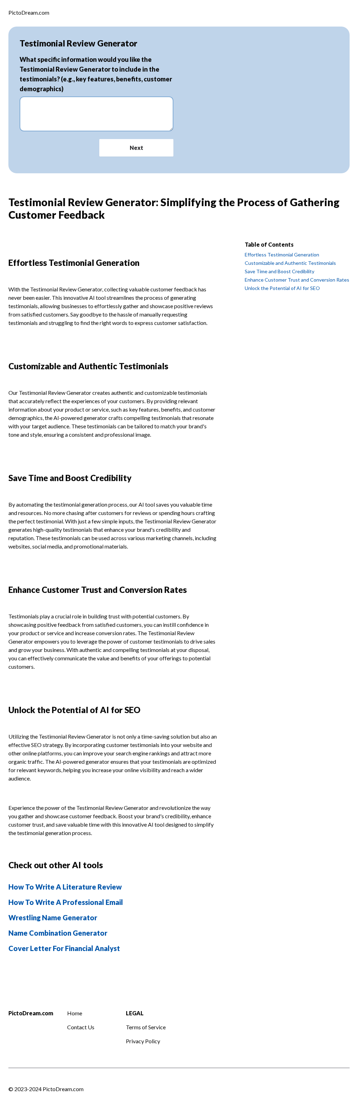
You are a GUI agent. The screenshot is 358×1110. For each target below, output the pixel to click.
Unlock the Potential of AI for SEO (282, 288)
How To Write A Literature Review (65, 887)
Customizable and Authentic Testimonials (290, 263)
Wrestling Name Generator (52, 917)
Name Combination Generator (57, 933)
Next (136, 147)
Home (74, 1013)
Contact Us (80, 1027)
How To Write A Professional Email (65, 902)
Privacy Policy (143, 1041)
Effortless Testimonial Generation (282, 254)
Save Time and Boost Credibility (279, 271)
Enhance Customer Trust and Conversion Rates (297, 280)
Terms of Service (146, 1027)
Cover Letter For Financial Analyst (64, 948)
